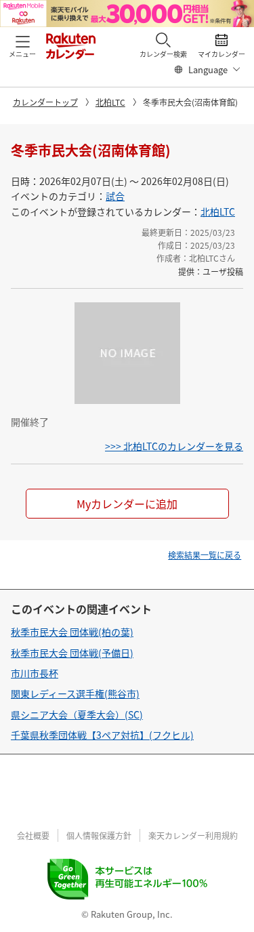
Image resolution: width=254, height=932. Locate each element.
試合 (115, 196)
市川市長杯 (34, 673)
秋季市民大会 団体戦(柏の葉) (72, 632)
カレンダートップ (45, 102)
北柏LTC (110, 102)
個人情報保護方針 (98, 835)
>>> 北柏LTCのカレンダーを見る (174, 446)
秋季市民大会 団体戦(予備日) (72, 653)
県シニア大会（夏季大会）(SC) (77, 714)
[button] (22, 45)
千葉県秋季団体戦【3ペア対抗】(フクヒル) (102, 735)
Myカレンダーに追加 (127, 503)
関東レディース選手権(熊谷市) (75, 693)
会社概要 (33, 835)
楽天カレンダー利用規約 (193, 835)
